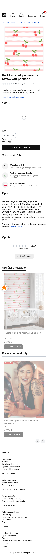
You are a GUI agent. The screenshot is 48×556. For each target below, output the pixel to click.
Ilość (4, 131)
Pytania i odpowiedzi (11, 467)
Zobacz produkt (13, 347)
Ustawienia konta (9, 480)
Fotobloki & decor (8, 23)
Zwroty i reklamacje (10, 464)
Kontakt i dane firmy (10, 533)
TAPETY (22, 23)
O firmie (5, 543)
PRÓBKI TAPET (33, 23)
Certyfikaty (6, 514)
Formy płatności (8, 496)
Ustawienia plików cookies (13, 517)
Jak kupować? (8, 520)
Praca (4, 546)
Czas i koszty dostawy (11, 498)
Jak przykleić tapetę (10, 469)
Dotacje (5, 538)
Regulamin (6, 459)
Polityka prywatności (10, 512)
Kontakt (5, 461)
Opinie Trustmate (9, 536)
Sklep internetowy (21, 553)
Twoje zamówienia (10, 483)
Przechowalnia (8, 485)
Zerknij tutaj (16, 226)
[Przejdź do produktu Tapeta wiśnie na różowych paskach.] (24, 301)
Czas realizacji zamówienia (13, 501)
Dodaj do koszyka (21, 147)
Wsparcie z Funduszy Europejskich (17, 541)
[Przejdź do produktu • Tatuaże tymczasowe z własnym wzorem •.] (24, 389)
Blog (4, 522)
